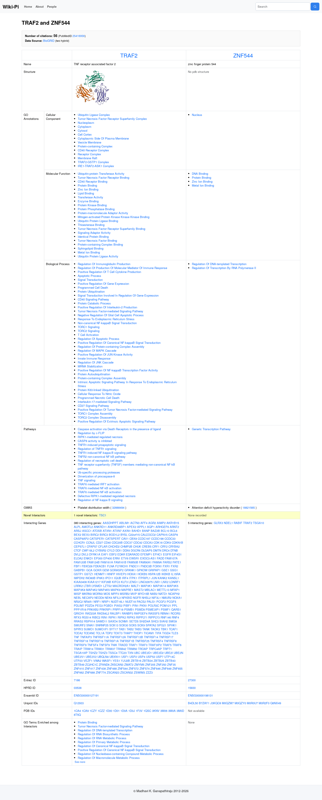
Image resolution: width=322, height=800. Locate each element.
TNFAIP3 (86, 637)
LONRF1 (174, 582)
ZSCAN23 (113, 672)
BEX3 (86, 535)
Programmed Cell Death (93, 287)
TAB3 (138, 629)
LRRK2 (78, 586)
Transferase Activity (90, 197)
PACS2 (141, 601)
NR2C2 (78, 601)
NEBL (77, 598)
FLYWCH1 (121, 566)
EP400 (107, 558)
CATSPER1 (97, 538)
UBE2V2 (91, 657)
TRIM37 (110, 649)
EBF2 (113, 554)
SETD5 (133, 621)
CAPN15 (162, 535)
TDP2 (109, 633)
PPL (174, 605)
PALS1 (151, 601)
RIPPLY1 (141, 617)
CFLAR (102, 546)
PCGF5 (171, 601)
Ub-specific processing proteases (99, 472)
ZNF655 (177, 668)
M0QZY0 (240, 703)
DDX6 (126, 550)
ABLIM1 (124, 523)
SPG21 (161, 625)
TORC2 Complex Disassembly (97, 417)
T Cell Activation (88, 335)
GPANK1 (130, 570)
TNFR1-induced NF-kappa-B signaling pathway (107, 453)
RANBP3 (127, 613)
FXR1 (166, 566)
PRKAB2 (93, 609)
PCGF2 (161, 601)
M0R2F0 (264, 703)
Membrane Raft (87, 158)
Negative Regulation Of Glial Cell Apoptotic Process (111, 315)
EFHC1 (157, 554)
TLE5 (174, 633)
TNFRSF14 (151, 637)
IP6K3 (100, 578)
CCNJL (90, 542)
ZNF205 (150, 664)
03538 (77, 688)
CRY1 (155, 546)
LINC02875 (146, 582)
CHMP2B (126, 546)
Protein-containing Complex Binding (100, 244)
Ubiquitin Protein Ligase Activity (98, 256)
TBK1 (164, 629)
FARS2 (167, 562)
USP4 (141, 657)
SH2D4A (144, 621)
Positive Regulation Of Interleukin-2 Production (107, 307)
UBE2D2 (158, 653)
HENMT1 (100, 574)
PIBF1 (127, 605)
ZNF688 (90, 672)
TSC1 (102, 515)
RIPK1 (112, 617)
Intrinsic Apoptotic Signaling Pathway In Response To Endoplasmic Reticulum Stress (127, 384)
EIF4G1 (177, 554)
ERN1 (116, 558)
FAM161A (107, 562)
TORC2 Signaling (88, 331)
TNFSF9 (104, 645)
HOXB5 (142, 574)
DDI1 (118, 550)
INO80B (90, 578)
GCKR (97, 570)
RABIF (238, 523)
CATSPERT (112, 538)
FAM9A (157, 562)
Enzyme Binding (88, 201)
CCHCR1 (79, 542)
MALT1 (135, 586)
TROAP (143, 649)
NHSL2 (146, 598)
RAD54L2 (103, 613)
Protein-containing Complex (95, 146)
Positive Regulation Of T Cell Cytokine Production (109, 272)
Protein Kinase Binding (92, 205)
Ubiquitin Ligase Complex (94, 115)
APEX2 (131, 527)
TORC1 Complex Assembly (95, 413)
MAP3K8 (79, 590)
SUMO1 (89, 629)
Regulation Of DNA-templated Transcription (219, 264)
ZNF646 (155, 668)
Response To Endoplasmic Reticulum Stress (106, 319)
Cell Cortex (85, 134)
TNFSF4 (92, 645)
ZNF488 (112, 668)
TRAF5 (167, 645)
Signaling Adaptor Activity (94, 233)
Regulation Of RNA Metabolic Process (102, 738)
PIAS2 (118, 605)
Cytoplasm (84, 126)
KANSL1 (173, 578)
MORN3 (98, 594)
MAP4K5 (104, 590)
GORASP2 (117, 570)
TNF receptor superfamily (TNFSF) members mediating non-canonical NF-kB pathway (126, 466)
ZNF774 (101, 672)
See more (80, 761)
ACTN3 (135, 523)
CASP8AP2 (81, 538)
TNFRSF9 (80, 645)
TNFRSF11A (101, 637)
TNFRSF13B (135, 637)
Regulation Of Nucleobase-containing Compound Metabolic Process (121, 754)
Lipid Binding (86, 193)
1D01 (116, 711)
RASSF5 (153, 613)
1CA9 (85, 711)
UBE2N (178, 653)
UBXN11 (115, 657)
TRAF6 (176, 645)
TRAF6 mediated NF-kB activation (99, 488)
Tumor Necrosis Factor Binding (97, 240)
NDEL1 (228, 523)
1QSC (147, 711)
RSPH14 (89, 621)
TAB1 (122, 629)
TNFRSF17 (166, 637)
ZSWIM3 (139, 672)
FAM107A (171, 558)
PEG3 (99, 605)
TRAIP (78, 649)
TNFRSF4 (156, 641)
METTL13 (163, 590)
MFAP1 (175, 590)
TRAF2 (129, 55)
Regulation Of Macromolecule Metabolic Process (109, 758)
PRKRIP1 (105, 609)
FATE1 (177, 562)
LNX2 (164, 582)
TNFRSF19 (96, 641)
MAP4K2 (91, 590)
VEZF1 (87, 661)
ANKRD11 (100, 527)
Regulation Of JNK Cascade (95, 362)
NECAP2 (88, 598)
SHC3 (155, 621)
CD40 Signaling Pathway (93, 299)
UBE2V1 (79, 657)
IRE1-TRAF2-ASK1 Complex (96, 166)
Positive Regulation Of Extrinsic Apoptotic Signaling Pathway (117, 421)
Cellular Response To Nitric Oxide (99, 394)
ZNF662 (79, 672)
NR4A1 (88, 601)
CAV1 (125, 538)
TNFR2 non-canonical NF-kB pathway (102, 456)
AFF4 (143, 523)
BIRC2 (94, 535)
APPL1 (141, 527)
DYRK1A (94, 554)
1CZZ (101, 711)
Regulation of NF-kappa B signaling (100, 500)
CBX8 (133, 538)
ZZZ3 (149, 672)
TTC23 (122, 653)
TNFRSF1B (127, 641)
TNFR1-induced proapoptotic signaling (102, 445)
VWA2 (97, 661)
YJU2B (125, 661)
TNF (76, 637)
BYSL (123, 535)
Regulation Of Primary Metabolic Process (104, 742)
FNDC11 (134, 566)
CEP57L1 (80, 546)
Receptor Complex (89, 154)
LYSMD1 (97, 586)
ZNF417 (90, 668)
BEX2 (77, 535)
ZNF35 (171, 664)
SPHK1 (172, 625)
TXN (130, 653)
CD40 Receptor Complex (93, 150)
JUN (154, 578)
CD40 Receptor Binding (92, 181)
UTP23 (78, 661)
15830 (192, 688)
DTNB (174, 550)
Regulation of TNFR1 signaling (97, 449)
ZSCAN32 (126, 672)
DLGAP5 (146, 550)
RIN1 (104, 617)
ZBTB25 (159, 661)
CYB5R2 (100, 550)
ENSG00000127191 (86, 695)
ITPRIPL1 (144, 578)
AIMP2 (161, 523)
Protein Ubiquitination (91, 291)
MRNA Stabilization (90, 366)
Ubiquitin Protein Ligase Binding (98, 221)
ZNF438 (101, 668)
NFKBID (127, 598)
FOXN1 (157, 566)
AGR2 (152, 523)
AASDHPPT (110, 523)
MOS (107, 594)
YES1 (116, 661)
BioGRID (48, 40)
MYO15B (143, 594)
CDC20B (117, 542)
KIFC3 (116, 582)
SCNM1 (123, 621)
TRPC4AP (155, 649)
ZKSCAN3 (116, 664)
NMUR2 (167, 598)
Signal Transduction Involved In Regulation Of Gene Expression (118, 295)
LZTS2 (107, 586)
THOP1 (138, 633)
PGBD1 (108, 605)
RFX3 (77, 617)
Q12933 (79, 703)
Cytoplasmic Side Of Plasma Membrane (103, 138)
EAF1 (104, 554)
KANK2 (162, 578)
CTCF (77, 550)
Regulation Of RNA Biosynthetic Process (104, 734)
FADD (160, 558)
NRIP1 (106, 601)
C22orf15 (134, 535)
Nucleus (197, 115)
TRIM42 (121, 649)
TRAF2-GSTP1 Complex (93, 162)
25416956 (79, 36)
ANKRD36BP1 (117, 527)
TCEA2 (78, 633)
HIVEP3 (121, 574)
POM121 (165, 605)
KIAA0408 (80, 582)
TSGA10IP (81, 653)
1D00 (109, 711)
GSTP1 (78, 574)
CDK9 (167, 542)
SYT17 (113, 629)
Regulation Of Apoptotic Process (98, 339)
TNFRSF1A (111, 641)
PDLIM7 (79, 605)
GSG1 (174, 570)
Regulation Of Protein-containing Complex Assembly (111, 346)
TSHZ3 (102, 653)
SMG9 (173, 621)
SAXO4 (113, 621)
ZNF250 (161, 664)
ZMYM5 (139, 664)
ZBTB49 (79, 664)
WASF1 (107, 661)
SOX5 (132, 625)
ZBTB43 (170, 661)
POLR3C (153, 605)
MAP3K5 (172, 586)
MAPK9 (115, 590)
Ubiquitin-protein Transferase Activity (101, 173)
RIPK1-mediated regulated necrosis (100, 437)
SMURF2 (79, 625)
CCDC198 (157, 538)
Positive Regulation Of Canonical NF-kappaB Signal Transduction (119, 343)
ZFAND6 (104, 664)
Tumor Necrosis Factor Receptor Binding (103, 177)
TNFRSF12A (118, 637)
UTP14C (169, 657)
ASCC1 (87, 531)
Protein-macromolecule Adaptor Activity (103, 213)
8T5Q (77, 715)
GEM (105, 570)
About (39, 6)
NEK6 (108, 598)
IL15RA (175, 574)
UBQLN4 (103, 657)
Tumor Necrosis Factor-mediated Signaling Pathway (110, 311)
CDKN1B (177, 542)
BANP (146, 531)
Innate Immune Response (94, 358)
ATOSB (97, 531)
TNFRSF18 (81, 641)
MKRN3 (87, 594)
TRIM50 (132, 649)
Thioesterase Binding (91, 225)
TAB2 (130, 629)
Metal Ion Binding (89, 252)
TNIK (114, 645)
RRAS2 (78, 621)
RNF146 (166, 617)
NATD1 (162, 594)
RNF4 (175, 617)
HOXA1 (132, 574)
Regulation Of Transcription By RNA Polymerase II (224, 268)
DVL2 (77, 554)
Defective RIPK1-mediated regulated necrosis (107, 496)
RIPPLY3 (154, 617)
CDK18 (158, 542)
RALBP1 (115, 613)
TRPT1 (167, 649)
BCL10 (165, 531)
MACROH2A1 (121, 586)
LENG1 (133, 582)
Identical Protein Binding (93, 236)
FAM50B (132, 562)
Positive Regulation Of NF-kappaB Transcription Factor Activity (118, 370)
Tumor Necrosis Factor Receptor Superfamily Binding (111, 229)
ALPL (77, 527)
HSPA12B (154, 574)
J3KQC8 (215, 703)
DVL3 (84, 554)
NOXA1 (177, 598)
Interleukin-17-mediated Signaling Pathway (105, 402)
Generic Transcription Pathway (211, 429)
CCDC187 (144, 538)
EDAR (121, 554)
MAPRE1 (127, 590)
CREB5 (146, 546)
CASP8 (173, 535)
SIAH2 (163, 621)
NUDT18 (130, 601)
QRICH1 (79, 613)
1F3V (139, 711)
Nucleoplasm (86, 123)
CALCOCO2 (148, 535)
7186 (77, 680)
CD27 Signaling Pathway (93, 405)
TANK (146, 629)
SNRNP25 (102, 625)
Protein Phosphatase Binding (96, 209)
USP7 (159, 657)
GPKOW (142, 570)
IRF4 (125, 578)
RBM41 (165, 613)
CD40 (107, 542)
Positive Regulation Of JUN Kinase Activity (105, 354)
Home (28, 6)
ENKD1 (88, 558)
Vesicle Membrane (89, 142)
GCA (89, 570)
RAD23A (90, 613)
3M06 (163, 711)
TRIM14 (88, 649)
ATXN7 (117, 531)
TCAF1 (173, 629)
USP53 (150, 657)
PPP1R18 (80, 609)
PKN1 (143, 605)
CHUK (137, 546)
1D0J (131, 711)
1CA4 (77, 711)
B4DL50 (193, 703)
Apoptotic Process (89, 276)
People (52, 6)
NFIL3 (117, 598)
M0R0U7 (252, 703)
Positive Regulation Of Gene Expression (103, 283)
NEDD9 (99, 598)
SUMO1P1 (101, 629)
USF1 (125, 657)
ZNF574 (145, 668)
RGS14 (86, 617)
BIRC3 (104, 535)
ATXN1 (107, 531)
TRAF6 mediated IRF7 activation (98, 484)
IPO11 (109, 578)
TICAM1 (149, 633)
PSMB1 (129, 609)
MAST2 (139, 590)
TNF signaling (86, 480)
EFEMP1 (146, 554)
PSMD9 (140, 609)
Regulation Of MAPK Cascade (97, 350)
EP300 (98, 558)
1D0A (123, 711)
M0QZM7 (228, 703)
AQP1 (151, 527)
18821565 (248, 507)
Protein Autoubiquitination (94, 374)
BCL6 (173, 531)
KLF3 (124, 582)
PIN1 (135, 605)
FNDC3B (146, 566)
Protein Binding (87, 185)
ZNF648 (166, 668)
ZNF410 (79, 668)
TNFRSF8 (170, 641)
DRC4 (166, 550)
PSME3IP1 (153, 609)
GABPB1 (79, 570)
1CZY (93, 711)
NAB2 (153, 594)
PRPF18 (118, 609)
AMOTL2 (87, 527)
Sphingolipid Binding (90, 248)
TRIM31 (99, 649)
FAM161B (120, 562)
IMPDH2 (79, 578)
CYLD (111, 550)
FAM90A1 (145, 562)
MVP (134, 594)
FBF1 (77, 566)
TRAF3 (142, 645)
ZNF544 (243, 55)
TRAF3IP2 (155, 645)
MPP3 (115, 594)
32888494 (118, 507)
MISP (77, 594)
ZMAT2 (128, 664)
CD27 (99, 542)
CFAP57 (92, 546)
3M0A (172, 711)
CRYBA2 (174, 546)
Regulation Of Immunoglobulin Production (104, 264)
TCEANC (89, 633)
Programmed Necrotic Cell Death (98, 398)
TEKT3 (117, 633)
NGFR (137, 598)
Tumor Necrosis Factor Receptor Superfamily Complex (112, 119)
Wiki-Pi (11, 6)
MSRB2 (125, 594)
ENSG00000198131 (200, 695)
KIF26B (106, 582)
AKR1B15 (172, 523)
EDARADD (133, 554)
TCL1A (100, 633)
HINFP (111, 574)
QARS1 (176, 609)
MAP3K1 (146, 586)
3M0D (180, 711)
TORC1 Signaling (88, 327)
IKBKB (165, 574)
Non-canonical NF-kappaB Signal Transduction (107, 323)
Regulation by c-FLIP (91, 433)
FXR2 (174, 566)
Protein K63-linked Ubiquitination (98, 390)
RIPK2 (122, 617)
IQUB (117, 578)
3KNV (155, 711)
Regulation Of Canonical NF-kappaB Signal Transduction (113, 746)
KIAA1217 (94, 582)
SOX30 (123, 625)
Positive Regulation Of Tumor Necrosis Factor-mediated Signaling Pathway (125, 409)
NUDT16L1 (117, 601)
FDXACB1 (99, 566)
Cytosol (82, 130)
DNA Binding (200, 173)
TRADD (123, 645)
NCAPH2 (174, 594)
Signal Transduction (90, 280)
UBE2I (169, 653)
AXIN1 (126, 531)
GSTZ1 (88, 574)
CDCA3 (148, 542)
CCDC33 (170, 538)
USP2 (133, 657)
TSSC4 (112, 653)
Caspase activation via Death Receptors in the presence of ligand (119, 429)
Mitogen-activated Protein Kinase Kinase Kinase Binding (113, 217)
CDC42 (137, 542)
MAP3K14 (159, 586)
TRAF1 (133, 645)
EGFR (167, 554)
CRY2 (164, 546)
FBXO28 (87, 566)
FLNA (110, 566)
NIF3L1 (156, 598)
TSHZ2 (92, 653)
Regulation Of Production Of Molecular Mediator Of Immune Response (122, 268)
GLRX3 (218, 523)
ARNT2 (174, 527)
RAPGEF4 (140, 613)
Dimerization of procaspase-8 (96, 476)
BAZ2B (155, 531)
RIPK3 (131, 617)
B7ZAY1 (204, 703)
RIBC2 (96, 617)
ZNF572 (134, 668)
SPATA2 (151, 625)
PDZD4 (89, 605)
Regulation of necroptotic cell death (100, 460)
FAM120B (80, 562)
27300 (192, 680)
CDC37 (128, 542)
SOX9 (141, 625)
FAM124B (93, 562)
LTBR (87, 586)
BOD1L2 (114, 535)
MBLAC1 (150, 590)
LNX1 (157, 582)
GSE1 (165, 570)
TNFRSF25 (142, 641)
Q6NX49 (275, 703)
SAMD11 (101, 621)
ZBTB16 (136, 661)
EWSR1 (134, 558)
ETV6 (124, 558)
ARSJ (77, 531)
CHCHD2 (114, 546)
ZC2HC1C (91, 664)
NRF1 (97, 601)
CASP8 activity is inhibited (95, 441)
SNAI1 (90, 625)
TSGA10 (258, 523)
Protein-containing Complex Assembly (102, 378)
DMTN (157, 550)
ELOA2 (78, 558)
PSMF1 (165, 609)
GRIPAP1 (154, 570)
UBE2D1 (146, 653)
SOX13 (113, 625)
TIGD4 (166, 633)
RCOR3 (175, 613)
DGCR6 (135, 550)
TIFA (158, 633)
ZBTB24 (147, 661)
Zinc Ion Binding (88, 189)
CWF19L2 (88, 550)
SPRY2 (78, 629)
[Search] (315, 6)
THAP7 (128, 633)
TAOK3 (155, 629)
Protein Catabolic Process (94, 303)
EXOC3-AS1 (148, 558)
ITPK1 (133, 578)
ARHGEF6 (162, 527)
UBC (137, 653)
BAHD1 (136, 531)
